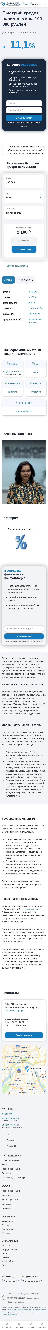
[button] (35, 3)
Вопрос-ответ (8, 1229)
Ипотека (5, 1164)
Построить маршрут (14, 1010)
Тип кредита (10, 209)
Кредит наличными (10, 1160)
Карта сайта (7, 1261)
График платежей (24, 241)
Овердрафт (7, 1204)
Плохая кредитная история (14, 1178)
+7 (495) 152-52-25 (10, 1125)
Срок (8, 193)
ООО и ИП (8, 1185)
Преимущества (25, 280)
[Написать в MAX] (25, 3)
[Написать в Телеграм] (16, 3)
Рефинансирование (11, 1169)
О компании (9, 1216)
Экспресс (6, 1208)
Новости (6, 1253)
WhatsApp (11, 1146)
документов (32, 909)
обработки (28, 123)
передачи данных (37, 641)
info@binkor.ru (8, 1114)
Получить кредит (24, 249)
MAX (9, 1134)
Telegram (11, 1140)
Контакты (7, 1108)
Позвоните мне (24, 636)
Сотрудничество (9, 1250)
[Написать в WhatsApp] (5, 3)
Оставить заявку (24, 118)
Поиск (4, 1265)
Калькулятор (7, 1221)
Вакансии (6, 1257)
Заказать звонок (24, 1035)
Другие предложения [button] (18, 266)
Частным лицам (11, 1155)
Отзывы (5, 1225)
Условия (8, 280)
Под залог (6, 1173)
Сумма (8, 178)
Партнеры (6, 1246)
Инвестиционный (10, 1200)
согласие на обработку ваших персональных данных (26, 1309)
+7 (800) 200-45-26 (10, 1118)
